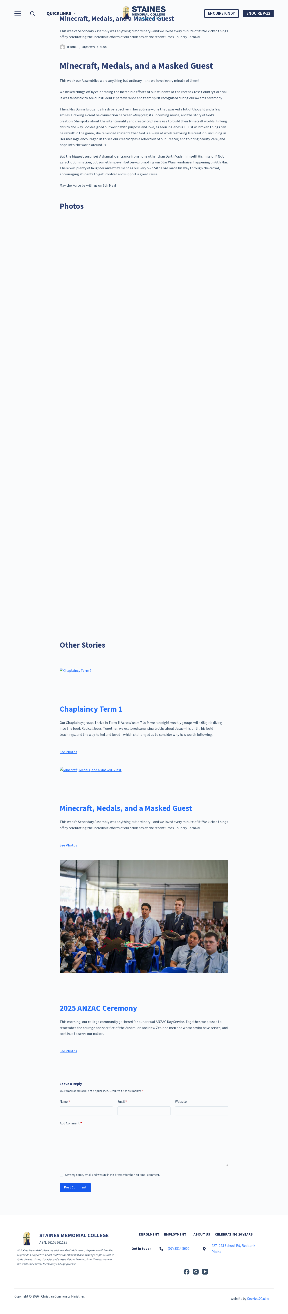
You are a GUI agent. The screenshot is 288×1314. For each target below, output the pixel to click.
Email (122, 1101)
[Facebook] (186, 1272)
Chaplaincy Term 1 (91, 709)
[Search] (32, 13)
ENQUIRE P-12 (258, 13)
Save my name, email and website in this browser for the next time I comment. (112, 1175)
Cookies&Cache (258, 1298)
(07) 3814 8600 (178, 1248)
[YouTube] (205, 1272)
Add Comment (71, 1123)
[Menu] (17, 13)
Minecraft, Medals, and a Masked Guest (126, 808)
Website (181, 1101)
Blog (103, 47)
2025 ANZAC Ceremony (98, 1008)
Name (65, 1101)
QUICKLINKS (59, 13)
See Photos (68, 752)
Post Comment (75, 1187)
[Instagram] (196, 1272)
